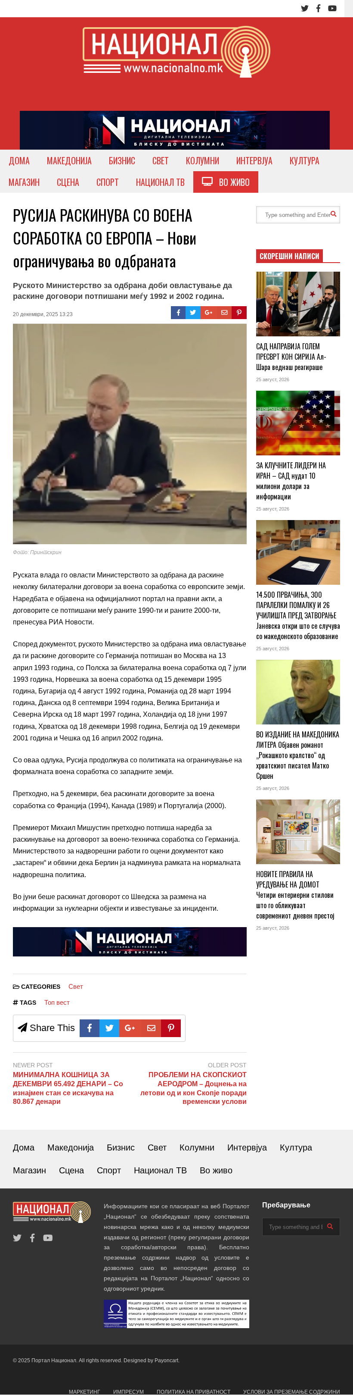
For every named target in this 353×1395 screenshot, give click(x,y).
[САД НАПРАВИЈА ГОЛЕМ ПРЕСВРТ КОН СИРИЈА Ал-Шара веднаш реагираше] (298, 304)
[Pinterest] (239, 312)
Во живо (216, 1170)
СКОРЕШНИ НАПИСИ (289, 256)
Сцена (71, 1170)
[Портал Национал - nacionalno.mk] (176, 60)
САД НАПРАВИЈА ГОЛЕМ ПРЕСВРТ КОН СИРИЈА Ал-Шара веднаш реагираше (291, 356)
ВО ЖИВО (231, 182)
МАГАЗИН (24, 182)
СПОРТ (107, 182)
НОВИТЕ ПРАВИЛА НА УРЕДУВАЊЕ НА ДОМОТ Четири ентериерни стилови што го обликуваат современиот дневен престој (295, 895)
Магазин (29, 1170)
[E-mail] (224, 312)
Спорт (109, 1170)
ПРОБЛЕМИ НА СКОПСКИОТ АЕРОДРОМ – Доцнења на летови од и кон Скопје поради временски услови (193, 1088)
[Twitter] (305, 8)
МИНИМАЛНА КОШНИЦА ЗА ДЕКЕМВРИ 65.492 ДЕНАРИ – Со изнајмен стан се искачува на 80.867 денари (68, 1088)
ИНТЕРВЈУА (254, 160)
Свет (75, 986)
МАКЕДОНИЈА (69, 160)
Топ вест (57, 1002)
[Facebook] (318, 8)
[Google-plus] (209, 312)
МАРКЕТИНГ (84, 1392)
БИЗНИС (122, 160)
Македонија (70, 1147)
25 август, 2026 (272, 379)
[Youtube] (332, 8)
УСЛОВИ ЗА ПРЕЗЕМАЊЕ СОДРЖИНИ (291, 1392)
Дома (23, 1147)
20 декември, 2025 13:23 (43, 314)
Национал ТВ (160, 1170)
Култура (296, 1147)
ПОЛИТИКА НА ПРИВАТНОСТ (193, 1392)
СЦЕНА (68, 182)
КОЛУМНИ (202, 160)
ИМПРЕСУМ (128, 1392)
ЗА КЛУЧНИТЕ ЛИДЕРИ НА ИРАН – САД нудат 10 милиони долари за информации (291, 481)
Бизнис (121, 1147)
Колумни (197, 1147)
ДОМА (19, 160)
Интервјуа (247, 1147)
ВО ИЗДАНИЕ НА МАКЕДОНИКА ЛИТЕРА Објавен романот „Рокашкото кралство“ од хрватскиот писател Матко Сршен (297, 755)
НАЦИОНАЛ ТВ (160, 182)
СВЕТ (160, 160)
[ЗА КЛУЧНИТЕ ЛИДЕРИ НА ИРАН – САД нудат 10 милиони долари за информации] (298, 423)
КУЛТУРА (304, 160)
